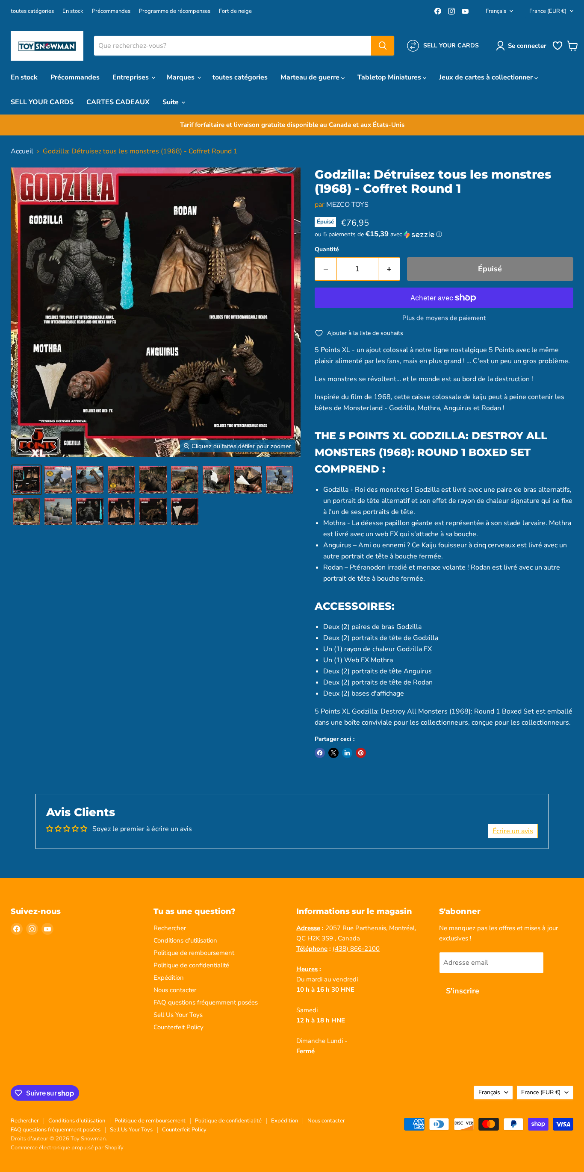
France (547, 11)
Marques (181, 77)
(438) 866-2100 (356, 948)
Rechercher (169, 928)
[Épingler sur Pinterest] (361, 753)
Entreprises (131, 77)
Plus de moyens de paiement (444, 318)
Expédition (168, 977)
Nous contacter (174, 990)
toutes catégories (32, 11)
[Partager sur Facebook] (320, 753)
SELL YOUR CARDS (42, 102)
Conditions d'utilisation (185, 940)
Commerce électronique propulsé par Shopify (67, 1147)
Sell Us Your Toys (178, 1014)
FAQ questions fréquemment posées (205, 1002)
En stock (72, 11)
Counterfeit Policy (178, 1027)
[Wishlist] (557, 49)
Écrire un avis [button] (513, 831)
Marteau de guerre (310, 77)
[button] (523, 46)
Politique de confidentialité (191, 965)
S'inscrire (462, 991)
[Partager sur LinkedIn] (347, 753)
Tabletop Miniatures (390, 77)
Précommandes (111, 11)
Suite (171, 102)
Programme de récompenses (174, 11)
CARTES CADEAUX (118, 102)
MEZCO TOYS (347, 204)
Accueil (22, 151)
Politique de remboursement (193, 953)
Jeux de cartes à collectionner (486, 77)
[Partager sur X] (333, 753)
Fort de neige (235, 11)
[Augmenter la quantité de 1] (389, 269)
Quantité (327, 249)
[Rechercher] (382, 46)
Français (496, 11)
